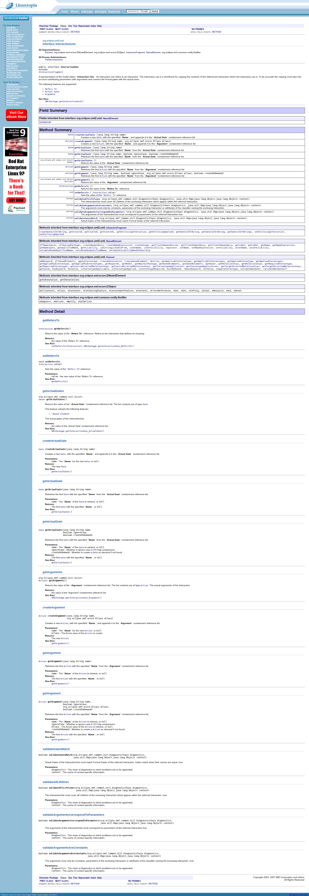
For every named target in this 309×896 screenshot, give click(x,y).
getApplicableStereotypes (209, 261)
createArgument (84, 141)
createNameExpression (119, 245)
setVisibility (224, 247)
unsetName (241, 247)
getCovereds (107, 232)
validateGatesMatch (86, 218)
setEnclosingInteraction (269, 232)
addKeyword (45, 261)
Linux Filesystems (14, 91)
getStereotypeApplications (202, 266)
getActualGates (84, 160)
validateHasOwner (250, 269)
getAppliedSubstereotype (54, 264)
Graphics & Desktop (15, 96)
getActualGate (83, 147)
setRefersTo (82, 192)
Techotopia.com (13, 73)
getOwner (211, 264)
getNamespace (47, 247)
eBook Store (12, 30)
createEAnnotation (111, 261)
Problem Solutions (14, 102)
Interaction (66, 186)
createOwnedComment (136, 261)
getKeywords (112, 264)
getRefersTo (82, 186)
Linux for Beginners (15, 34)
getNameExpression (283, 245)
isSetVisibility (153, 247)
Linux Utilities (12, 43)
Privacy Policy (13, 105)
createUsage (142, 245)
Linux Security (13, 41)
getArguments (82, 180)
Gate (70, 134)
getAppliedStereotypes (269, 261)
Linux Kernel (12, 48)
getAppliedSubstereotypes (87, 264)
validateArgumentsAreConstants (93, 205)
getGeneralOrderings (239, 232)
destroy (154, 261)
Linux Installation (14, 39)
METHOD (75, 32)
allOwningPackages (70, 245)
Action (69, 141)
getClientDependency (193, 245)
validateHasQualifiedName (90, 250)
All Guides (11, 28)
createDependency (93, 245)
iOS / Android (12, 32)
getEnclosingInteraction (131, 232)
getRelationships (228, 264)
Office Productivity (14, 37)
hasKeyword (58, 269)
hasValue (73, 269)
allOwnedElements (65, 261)
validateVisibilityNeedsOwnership (129, 250)
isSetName (135, 247)
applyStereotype (87, 261)
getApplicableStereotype (176, 261)
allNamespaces (47, 245)
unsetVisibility (259, 247)
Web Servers (12, 93)
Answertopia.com (14, 77)
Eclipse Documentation (17, 70)
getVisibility (89, 247)
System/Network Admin (17, 50)
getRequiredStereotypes (53, 266)
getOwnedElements (192, 264)
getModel (127, 264)
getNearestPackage (146, 264)
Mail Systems (12, 66)
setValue (208, 269)
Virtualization (12, 84)
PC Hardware (12, 98)
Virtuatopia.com (13, 75)
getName (265, 245)
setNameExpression (202, 247)
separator (171, 247)
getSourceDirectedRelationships (89, 266)
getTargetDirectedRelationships (240, 266)
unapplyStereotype (227, 269)
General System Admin (17, 87)
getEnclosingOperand (161, 232)
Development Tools (15, 57)
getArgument (82, 167)
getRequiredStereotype (278, 264)
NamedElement (153, 52)
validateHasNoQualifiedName (56, 250)
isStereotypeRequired (151, 269)
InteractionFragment (135, 52)
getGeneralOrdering (187, 232)
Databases (11, 64)
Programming (12, 52)
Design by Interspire (298, 895)
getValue (44, 269)
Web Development (14, 59)
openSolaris (11, 68)
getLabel (240, 245)
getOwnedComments (169, 264)
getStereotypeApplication (168, 266)
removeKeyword (192, 269)
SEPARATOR (45, 122)
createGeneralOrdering (52, 232)
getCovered (75, 232)
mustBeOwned (174, 269)
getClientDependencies (164, 245)
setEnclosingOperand (51, 234)
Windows (10, 100)
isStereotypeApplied (124, 269)
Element (49, 52)
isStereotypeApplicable (95, 269)
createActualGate (85, 135)
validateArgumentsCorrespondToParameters (100, 212)
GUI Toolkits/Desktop (16, 61)
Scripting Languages (15, 55)
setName (184, 247)
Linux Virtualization (15, 46)
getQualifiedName (67, 247)
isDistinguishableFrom (113, 247)
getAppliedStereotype (240, 261)
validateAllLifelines (87, 199)
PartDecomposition (54, 59)
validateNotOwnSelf (275, 269)
